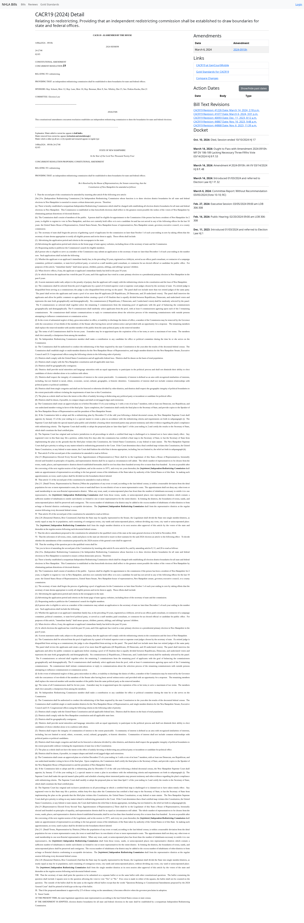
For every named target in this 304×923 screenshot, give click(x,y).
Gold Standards (49, 4)
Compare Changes (207, 78)
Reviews (33, 4)
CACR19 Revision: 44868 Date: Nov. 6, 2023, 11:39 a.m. (225, 125)
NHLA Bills (9, 4)
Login (298, 4)
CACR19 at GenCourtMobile (212, 65)
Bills (23, 4)
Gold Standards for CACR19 (212, 71)
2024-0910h (240, 49)
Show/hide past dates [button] (254, 88)
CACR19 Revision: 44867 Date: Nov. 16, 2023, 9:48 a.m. (225, 121)
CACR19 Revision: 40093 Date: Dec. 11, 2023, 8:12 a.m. (225, 118)
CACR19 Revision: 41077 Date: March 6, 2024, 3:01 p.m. (225, 114)
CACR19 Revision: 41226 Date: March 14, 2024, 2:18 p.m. (226, 110)
